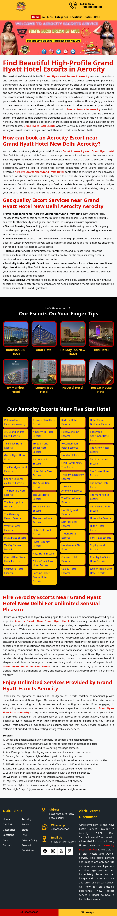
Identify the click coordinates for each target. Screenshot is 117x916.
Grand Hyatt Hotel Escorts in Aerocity (66, 76)
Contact (7, 845)
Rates (88, 17)
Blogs (25, 829)
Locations (76, 17)
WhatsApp (88, 912)
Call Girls (47, 17)
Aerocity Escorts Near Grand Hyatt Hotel (39, 172)
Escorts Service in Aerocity (83, 109)
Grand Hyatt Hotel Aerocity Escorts (26, 666)
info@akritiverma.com (63, 841)
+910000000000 (60, 829)
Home (35, 17)
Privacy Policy (29, 840)
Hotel (97, 17)
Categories (61, 17)
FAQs (25, 835)
